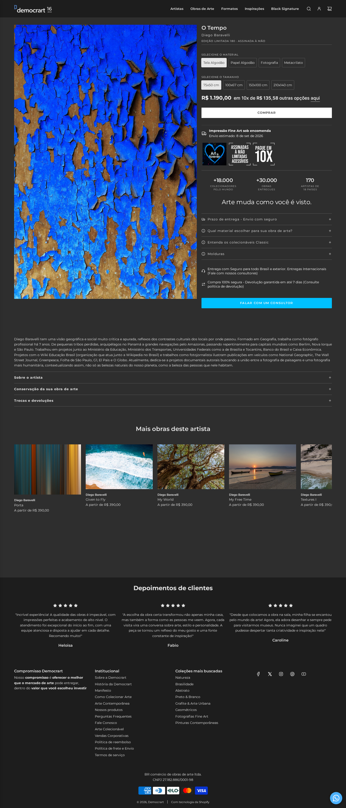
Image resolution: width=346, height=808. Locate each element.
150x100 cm (258, 85)
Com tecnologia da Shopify (190, 802)
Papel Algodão (243, 63)
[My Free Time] (262, 466)
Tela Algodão (214, 63)
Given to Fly (95, 499)
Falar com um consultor (266, 303)
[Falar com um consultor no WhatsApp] (336, 798)
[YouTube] (303, 674)
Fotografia (269, 63)
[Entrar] (319, 9)
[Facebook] (258, 674)
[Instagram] (281, 674)
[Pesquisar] (309, 9)
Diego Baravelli (215, 35)
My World (165, 499)
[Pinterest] (292, 674)
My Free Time (240, 499)
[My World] (190, 466)
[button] (23, 504)
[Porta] (47, 469)
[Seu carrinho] (329, 9)
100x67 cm (234, 85)
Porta (18, 505)
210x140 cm (283, 85)
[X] (270, 674)
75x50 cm (211, 85)
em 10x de (277, 98)
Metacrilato (293, 63)
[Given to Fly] (119, 466)
